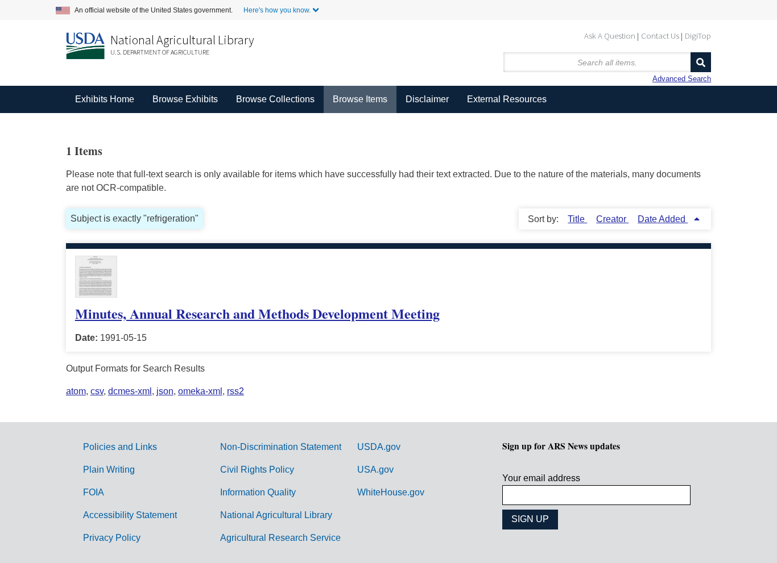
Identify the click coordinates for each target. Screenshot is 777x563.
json (164, 391)
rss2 (235, 391)
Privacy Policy (111, 538)
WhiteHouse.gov (390, 492)
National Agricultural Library (182, 40)
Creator (612, 219)
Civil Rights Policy (257, 469)
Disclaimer (427, 99)
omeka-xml (200, 391)
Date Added (663, 219)
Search (701, 62)
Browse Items (360, 99)
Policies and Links (120, 447)
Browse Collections (275, 99)
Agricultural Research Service (280, 538)
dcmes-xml (130, 391)
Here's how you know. (277, 10)
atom (76, 391)
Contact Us (660, 35)
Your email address (541, 478)
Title (577, 219)
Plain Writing (109, 469)
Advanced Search (681, 78)
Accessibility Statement (130, 515)
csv (97, 391)
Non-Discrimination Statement (280, 447)
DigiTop (698, 35)
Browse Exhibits (185, 99)
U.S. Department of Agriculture (159, 52)
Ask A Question (609, 35)
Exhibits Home (104, 99)
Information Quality (258, 492)
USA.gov (375, 469)
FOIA (93, 492)
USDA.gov (378, 447)
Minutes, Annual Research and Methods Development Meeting (257, 313)
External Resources (507, 99)
